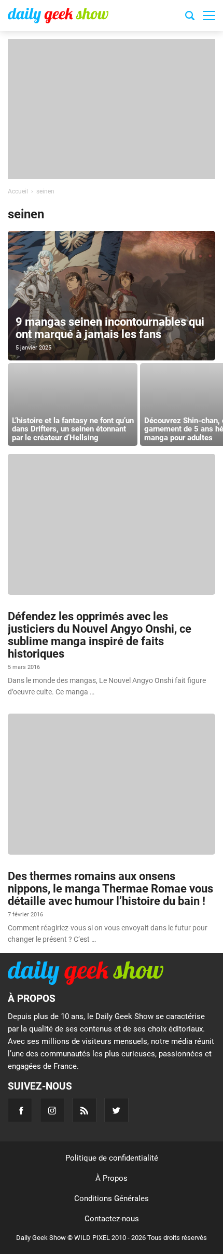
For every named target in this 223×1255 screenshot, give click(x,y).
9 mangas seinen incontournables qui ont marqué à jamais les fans (110, 328)
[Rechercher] (189, 17)
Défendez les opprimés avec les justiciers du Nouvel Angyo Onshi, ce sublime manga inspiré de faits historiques (99, 635)
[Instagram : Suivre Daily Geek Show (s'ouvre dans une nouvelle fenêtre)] (52, 1110)
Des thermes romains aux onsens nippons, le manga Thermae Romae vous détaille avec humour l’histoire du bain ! (110, 889)
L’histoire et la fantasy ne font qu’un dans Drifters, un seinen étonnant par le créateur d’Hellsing (73, 429)
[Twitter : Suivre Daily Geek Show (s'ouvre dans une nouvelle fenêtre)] (116, 1110)
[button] (209, 15)
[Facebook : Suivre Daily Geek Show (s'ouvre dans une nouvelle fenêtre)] (20, 1110)
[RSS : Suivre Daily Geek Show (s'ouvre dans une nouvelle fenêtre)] (84, 1110)
